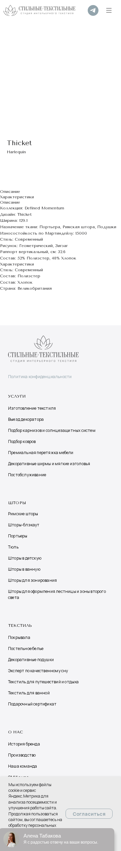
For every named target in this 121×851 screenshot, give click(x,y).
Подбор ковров (22, 441)
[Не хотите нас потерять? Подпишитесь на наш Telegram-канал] (93, 10)
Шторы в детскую (24, 558)
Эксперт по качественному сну (38, 671)
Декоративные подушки (31, 659)
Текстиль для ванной (29, 693)
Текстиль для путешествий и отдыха (43, 682)
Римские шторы (23, 514)
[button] (109, 10)
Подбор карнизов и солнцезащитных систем (51, 430)
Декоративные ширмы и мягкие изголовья (49, 464)
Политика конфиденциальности (40, 376)
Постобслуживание (27, 475)
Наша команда (22, 766)
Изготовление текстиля (32, 408)
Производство (22, 755)
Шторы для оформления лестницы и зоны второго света (57, 594)
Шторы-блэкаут (24, 525)
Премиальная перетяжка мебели (41, 452)
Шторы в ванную (24, 569)
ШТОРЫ (17, 502)
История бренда (24, 744)
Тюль (13, 547)
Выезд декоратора (26, 419)
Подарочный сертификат (32, 704)
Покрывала (19, 637)
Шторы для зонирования (32, 580)
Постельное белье (25, 648)
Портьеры (18, 536)
